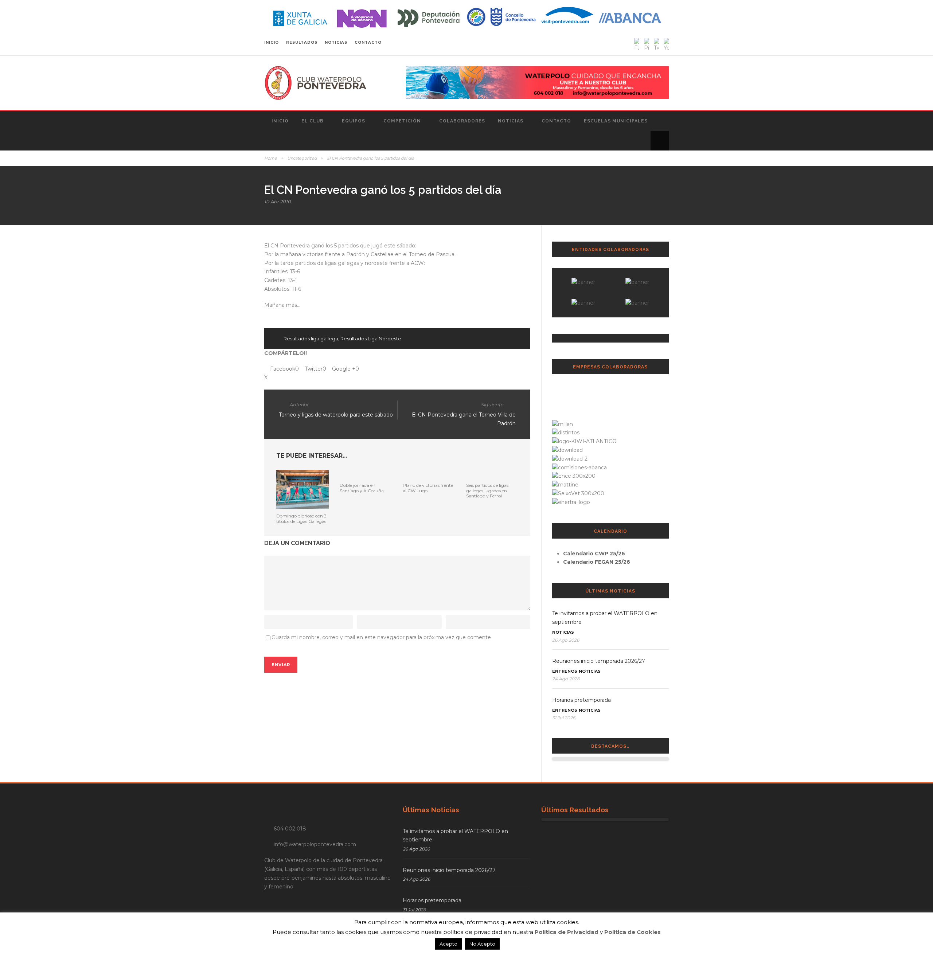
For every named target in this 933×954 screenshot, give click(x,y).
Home (270, 158)
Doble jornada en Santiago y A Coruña (362, 487)
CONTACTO (368, 42)
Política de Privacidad (566, 931)
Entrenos (564, 671)
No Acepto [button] (482, 944)
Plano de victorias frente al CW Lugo (428, 487)
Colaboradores (462, 121)
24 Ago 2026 (565, 678)
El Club (312, 121)
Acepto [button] (448, 944)
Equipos (353, 121)
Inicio (280, 121)
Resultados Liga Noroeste (370, 338)
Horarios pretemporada (581, 700)
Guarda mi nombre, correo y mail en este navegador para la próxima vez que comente (381, 637)
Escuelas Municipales (616, 121)
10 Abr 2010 (277, 201)
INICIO (271, 42)
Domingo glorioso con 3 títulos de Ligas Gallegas (301, 518)
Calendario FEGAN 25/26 (596, 562)
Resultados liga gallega (311, 338)
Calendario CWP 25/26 (594, 553)
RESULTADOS (301, 42)
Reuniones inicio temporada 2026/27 (598, 661)
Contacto (556, 121)
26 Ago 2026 (565, 640)
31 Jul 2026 (563, 717)
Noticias (510, 121)
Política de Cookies (632, 931)
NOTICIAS (336, 42)
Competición (402, 121)
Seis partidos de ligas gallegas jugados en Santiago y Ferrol (487, 490)
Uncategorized (302, 158)
